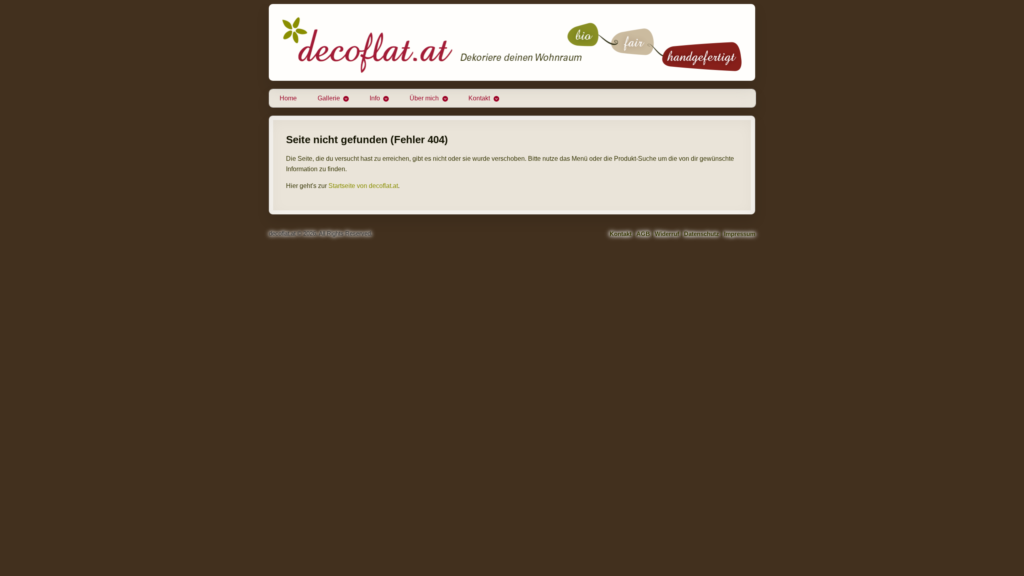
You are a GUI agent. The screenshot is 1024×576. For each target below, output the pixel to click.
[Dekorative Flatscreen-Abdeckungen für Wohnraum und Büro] (512, 42)
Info (375, 98)
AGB (643, 233)
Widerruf (667, 233)
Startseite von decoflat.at (363, 185)
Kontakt (479, 98)
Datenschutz (701, 233)
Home (288, 98)
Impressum (739, 233)
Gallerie (329, 98)
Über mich (424, 98)
